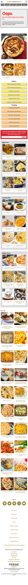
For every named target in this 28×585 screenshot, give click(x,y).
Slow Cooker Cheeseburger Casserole (8, 268)
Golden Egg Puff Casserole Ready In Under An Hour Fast (7, 473)
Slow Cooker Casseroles (14, 111)
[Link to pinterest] (14, 503)
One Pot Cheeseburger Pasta (7, 455)
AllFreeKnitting (14, 555)
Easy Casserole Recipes (14, 84)
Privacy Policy (10, 134)
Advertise (14, 514)
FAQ (14, 522)
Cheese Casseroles (14, 122)
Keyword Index (14, 526)
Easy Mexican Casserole (20, 267)
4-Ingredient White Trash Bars (8, 213)
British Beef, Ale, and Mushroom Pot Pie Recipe (20, 302)
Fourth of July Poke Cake (8, 302)
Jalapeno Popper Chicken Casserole (20, 455)
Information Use (17, 134)
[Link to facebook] (5, 503)
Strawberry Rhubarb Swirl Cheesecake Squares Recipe (21, 383)
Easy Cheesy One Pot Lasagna (7, 77)
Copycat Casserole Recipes (14, 102)
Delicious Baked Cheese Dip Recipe (20, 190)
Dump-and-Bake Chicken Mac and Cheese (20, 246)
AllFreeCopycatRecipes (14, 559)
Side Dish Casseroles (14, 115)
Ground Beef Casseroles (14, 87)
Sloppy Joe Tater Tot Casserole (20, 346)
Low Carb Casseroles (14, 118)
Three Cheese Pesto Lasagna (20, 419)
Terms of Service (14, 537)
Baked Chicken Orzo (7, 400)
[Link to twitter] (9, 503)
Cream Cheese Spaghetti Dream (8, 157)
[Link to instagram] (19, 503)
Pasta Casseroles (14, 126)
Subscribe (14, 533)
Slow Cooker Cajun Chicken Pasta (7, 419)
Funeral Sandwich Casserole (8, 229)
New (2, 310)
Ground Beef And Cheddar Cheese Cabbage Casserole (21, 437)
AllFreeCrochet (14, 553)
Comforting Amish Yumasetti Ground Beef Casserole (8, 285)
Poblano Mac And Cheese (20, 364)
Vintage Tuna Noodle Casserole (19, 213)
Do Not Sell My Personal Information (14, 545)
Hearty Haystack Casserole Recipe (20, 229)
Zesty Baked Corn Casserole (8, 190)
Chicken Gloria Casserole (8, 173)
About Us (14, 510)
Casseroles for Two (14, 98)
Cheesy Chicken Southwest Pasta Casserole (20, 285)
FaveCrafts (14, 551)
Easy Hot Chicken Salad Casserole (8, 246)
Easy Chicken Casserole (20, 77)
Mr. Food (14, 557)
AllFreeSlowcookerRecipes (14, 561)
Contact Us (14, 518)
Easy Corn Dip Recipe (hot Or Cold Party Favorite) (20, 492)
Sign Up (23, 137)
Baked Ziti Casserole (20, 156)
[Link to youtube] (24, 503)
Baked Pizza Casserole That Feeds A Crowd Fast (7, 383)
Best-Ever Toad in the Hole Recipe (14, 60)
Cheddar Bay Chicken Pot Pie (7, 437)
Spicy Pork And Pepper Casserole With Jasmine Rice (7, 346)
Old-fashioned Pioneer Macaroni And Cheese (20, 401)
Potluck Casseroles (14, 108)
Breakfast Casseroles (14, 95)
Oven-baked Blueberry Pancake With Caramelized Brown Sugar (7, 327)
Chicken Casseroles (14, 91)
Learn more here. (14, 571)
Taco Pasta (20, 472)
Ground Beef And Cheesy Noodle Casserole (7, 365)
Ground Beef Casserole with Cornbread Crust (20, 174)
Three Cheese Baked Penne (7, 491)
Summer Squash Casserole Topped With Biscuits (21, 327)
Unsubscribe (14, 541)
